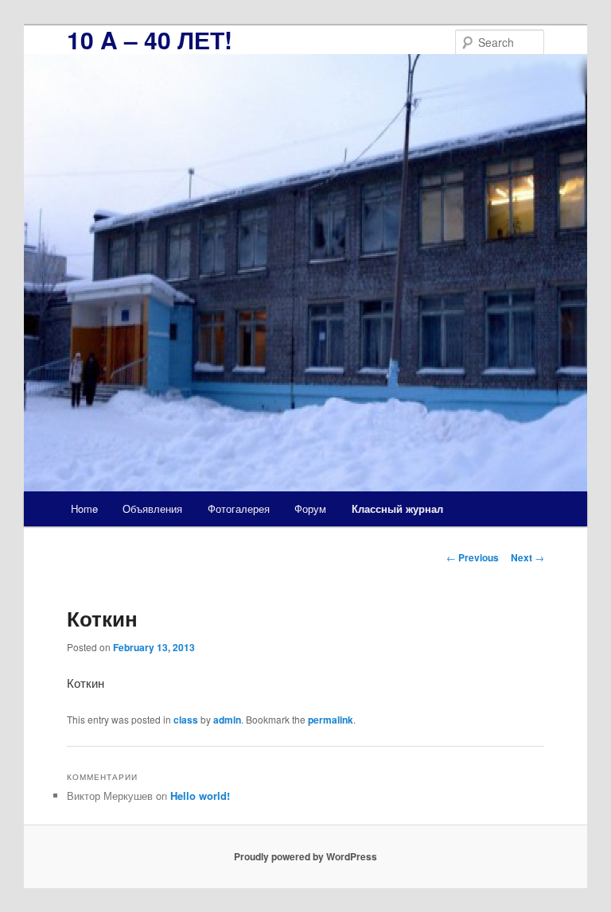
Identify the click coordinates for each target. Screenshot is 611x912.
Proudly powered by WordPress (305, 856)
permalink (330, 719)
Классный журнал (397, 508)
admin (227, 719)
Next (527, 557)
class (185, 719)
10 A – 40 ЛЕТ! (149, 39)
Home (84, 508)
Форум (310, 508)
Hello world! (200, 795)
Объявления (152, 508)
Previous (472, 557)
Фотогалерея (239, 508)
